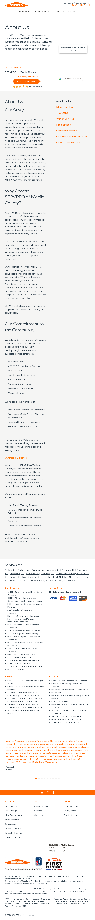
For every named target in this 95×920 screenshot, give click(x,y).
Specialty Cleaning (13, 833)
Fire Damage (11, 811)
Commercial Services (68, 142)
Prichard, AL (24, 570)
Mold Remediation (13, 815)
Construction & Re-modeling (72, 136)
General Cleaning (13, 837)
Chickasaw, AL (17, 573)
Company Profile (41, 806)
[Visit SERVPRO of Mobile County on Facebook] (53, 792)
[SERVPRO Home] (16, 4)
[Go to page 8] (56, 778)
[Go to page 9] (59, 778)
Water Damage (12, 806)
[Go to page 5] (47, 778)
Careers (38, 811)
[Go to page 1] (36, 778)
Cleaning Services (66, 130)
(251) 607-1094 (81, 5)
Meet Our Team (65, 106)
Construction (11, 824)
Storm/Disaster (12, 819)
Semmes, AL (32, 573)
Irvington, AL (53, 570)
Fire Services (63, 124)
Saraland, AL (38, 570)
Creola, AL (15, 577)
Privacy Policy (70, 811)
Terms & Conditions (72, 806)
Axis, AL (67, 577)
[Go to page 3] (41, 778)
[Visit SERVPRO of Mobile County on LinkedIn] (42, 792)
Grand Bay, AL (63, 573)
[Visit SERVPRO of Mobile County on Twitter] (48, 792)
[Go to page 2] (39, 778)
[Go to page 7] (53, 778)
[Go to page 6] (50, 778)
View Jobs (62, 112)
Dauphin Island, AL (52, 577)
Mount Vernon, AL (31, 577)
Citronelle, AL (47, 573)
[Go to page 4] (44, 778)
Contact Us (69, 11)
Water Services (65, 118)
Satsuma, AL (68, 570)
